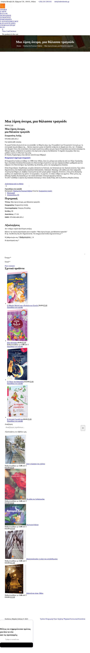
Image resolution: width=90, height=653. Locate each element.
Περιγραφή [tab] (11, 193)
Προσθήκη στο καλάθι (13, 189)
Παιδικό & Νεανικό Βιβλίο (22, 191)
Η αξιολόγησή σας (12, 240)
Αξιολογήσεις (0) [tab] (13, 195)
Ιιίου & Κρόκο (12, 343)
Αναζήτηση (9, 424)
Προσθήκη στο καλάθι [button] (15, 307)
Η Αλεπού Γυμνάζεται (15, 419)
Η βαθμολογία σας (12, 237)
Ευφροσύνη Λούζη (45, 191)
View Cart (5, 31)
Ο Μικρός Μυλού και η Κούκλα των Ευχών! (23, 305)
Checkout (12, 31)
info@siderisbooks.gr (61, 2)
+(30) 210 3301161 (45, 2)
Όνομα (8, 258)
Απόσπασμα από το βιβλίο (14, 184)
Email (7, 262)
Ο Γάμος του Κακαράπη (15, 382)
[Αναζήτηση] (83, 428)
